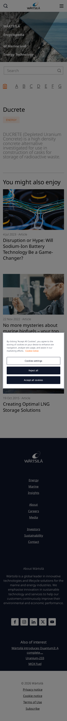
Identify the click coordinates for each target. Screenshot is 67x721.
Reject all (33, 370)
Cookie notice (32, 350)
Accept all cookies (33, 380)
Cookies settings (33, 360)
